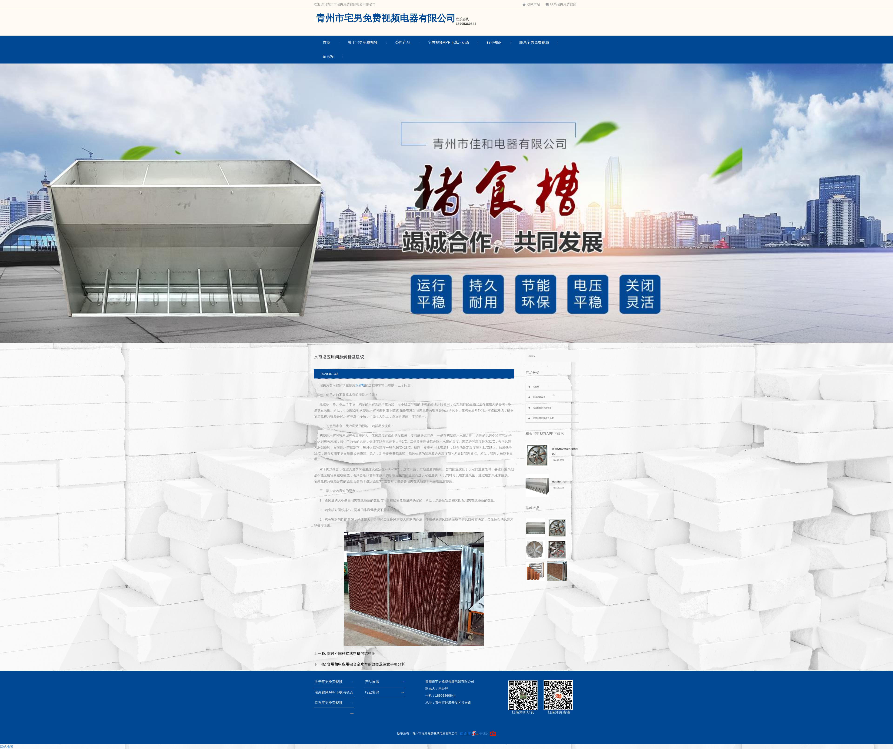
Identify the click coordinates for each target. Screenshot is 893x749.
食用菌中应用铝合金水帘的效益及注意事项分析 (366, 664)
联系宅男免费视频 (563, 4)
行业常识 (372, 692)
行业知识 (494, 42)
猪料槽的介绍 (559, 482)
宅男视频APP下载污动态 (448, 42)
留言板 (328, 56)
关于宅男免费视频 (363, 42)
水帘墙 (360, 385)
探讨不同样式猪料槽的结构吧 (351, 653)
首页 (326, 42)
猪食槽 (536, 386)
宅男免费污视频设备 (542, 408)
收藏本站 (533, 4)
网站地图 (6, 747)
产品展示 (372, 682)
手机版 (483, 733)
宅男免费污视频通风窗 (543, 418)
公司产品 (402, 42)
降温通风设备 (539, 397)
